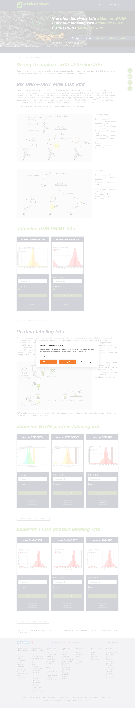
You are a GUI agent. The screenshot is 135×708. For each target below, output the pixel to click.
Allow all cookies (48, 362)
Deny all (67, 362)
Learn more (43, 356)
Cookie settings (86, 362)
